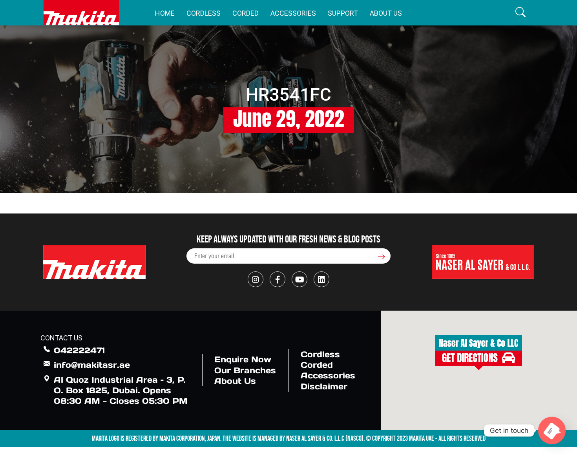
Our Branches (245, 370)
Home (165, 13)
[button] (520, 13)
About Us (386, 13)
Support (343, 13)
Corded (245, 13)
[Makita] (81, 12)
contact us (61, 338)
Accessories (293, 13)
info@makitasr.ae (92, 365)
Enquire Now (242, 359)
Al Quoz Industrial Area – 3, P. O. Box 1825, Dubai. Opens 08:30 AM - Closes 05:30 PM (121, 390)
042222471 (79, 350)
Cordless (203, 13)
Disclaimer (324, 386)
